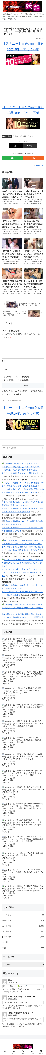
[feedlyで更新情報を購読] (12, 158)
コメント (6, 337)
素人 (31, 136)
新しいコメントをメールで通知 (16, 377)
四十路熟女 (7, 136)
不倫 (16, 136)
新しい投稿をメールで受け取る (16, 380)
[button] (30, 145)
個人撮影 (23, 136)
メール (4, 369)
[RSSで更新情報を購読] (33, 158)
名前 (3, 361)
